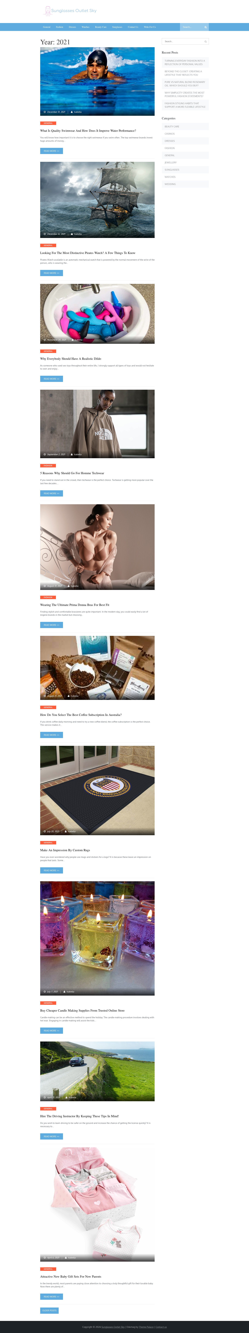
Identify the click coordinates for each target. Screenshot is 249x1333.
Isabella (78, 112)
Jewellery (171, 162)
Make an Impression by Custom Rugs (65, 850)
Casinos (170, 133)
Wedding (170, 184)
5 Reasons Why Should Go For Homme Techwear (72, 473)
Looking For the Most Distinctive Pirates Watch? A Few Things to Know (87, 253)
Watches (85, 26)
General (46, 26)
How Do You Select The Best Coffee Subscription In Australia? (81, 715)
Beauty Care (100, 26)
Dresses (72, 26)
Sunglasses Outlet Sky (113, 1327)
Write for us (150, 26)
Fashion (59, 26)
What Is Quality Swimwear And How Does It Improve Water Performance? (88, 131)
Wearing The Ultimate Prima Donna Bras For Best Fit (74, 605)
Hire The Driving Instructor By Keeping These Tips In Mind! (79, 1116)
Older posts (49, 1310)
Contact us (133, 26)
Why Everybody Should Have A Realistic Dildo (70, 359)
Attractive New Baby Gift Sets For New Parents (70, 1276)
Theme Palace (146, 1327)
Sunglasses (117, 26)
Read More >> (51, 151)
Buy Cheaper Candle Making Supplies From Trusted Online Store (82, 1010)
